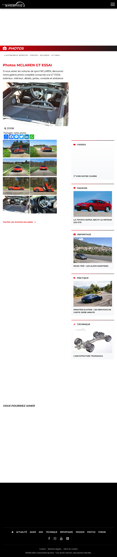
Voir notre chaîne (86, 176)
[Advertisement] (58, 23)
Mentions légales (54, 549)
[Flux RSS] (67, 538)
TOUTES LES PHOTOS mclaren (18, 222)
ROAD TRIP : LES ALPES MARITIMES (90, 266)
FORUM (102, 532)
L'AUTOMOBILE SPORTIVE (16, 55)
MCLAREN (44, 55)
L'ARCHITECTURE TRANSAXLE (88, 356)
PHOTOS (34, 55)
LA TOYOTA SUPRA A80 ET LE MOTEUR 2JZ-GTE (92, 221)
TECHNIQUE (51, 532)
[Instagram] (55, 538)
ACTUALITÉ (21, 532)
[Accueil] (12, 532)
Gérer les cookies (70, 549)
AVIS (41, 532)
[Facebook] (49, 538)
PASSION (80, 532)
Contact (42, 549)
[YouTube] (61, 538)
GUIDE (33, 532)
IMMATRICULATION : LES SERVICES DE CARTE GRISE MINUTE (92, 310)
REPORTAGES (66, 532)
